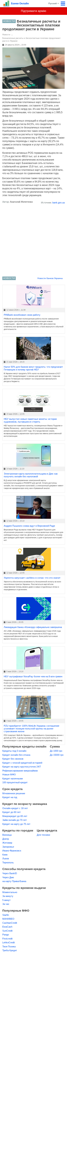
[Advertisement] (33, 240)
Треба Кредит (9, 950)
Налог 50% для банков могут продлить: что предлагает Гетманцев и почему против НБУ (33, 368)
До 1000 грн (56, 751)
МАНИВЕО (8, 918)
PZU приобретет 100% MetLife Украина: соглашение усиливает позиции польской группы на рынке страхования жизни (31, 728)
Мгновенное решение (13, 793)
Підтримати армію (33, 11)
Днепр (5, 839)
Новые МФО (9, 774)
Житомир (7, 842)
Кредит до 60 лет (11, 812)
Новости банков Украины (50, 278)
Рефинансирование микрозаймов (20, 770)
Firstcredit (7, 938)
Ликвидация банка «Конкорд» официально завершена (33, 627)
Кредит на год (9, 797)
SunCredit (7, 930)
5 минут (6, 900)
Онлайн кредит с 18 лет (15, 808)
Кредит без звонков (12, 758)
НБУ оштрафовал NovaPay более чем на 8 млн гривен (33, 676)
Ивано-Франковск (11, 850)
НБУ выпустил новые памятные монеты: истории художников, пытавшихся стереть (30, 420)
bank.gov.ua (58, 202)
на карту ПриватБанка (14, 881)
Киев (4, 854)
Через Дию (8, 877)
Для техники (43, 834)
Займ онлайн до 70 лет (14, 820)
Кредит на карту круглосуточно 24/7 (21, 766)
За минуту (7, 896)
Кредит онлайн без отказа (16, 755)
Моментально (9, 892)
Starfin (5, 915)
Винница (7, 834)
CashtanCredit (9, 922)
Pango (5, 934)
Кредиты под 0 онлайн (14, 751)
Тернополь (8, 862)
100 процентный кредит (15, 782)
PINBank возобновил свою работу (22, 315)
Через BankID (9, 873)
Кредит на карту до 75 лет (16, 824)
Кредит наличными (12, 778)
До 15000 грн (56, 755)
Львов (5, 858)
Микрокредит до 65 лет (14, 816)
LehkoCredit (8, 942)
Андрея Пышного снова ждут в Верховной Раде (29, 525)
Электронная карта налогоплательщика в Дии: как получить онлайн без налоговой (31, 475)
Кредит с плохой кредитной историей (22, 762)
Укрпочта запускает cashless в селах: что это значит (32, 577)
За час (5, 904)
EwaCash (7, 926)
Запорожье (8, 846)
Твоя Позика (9, 946)
